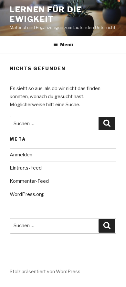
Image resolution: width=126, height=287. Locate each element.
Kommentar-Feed (29, 181)
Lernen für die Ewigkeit (46, 14)
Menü (66, 44)
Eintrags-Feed (26, 168)
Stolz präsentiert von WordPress (45, 271)
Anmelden (21, 155)
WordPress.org (27, 194)
